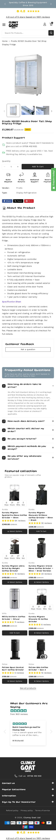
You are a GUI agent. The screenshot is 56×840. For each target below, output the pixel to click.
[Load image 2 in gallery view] (28, 110)
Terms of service (42, 810)
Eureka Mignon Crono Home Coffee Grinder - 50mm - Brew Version (41, 568)
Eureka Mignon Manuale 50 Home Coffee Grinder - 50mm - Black (41, 516)
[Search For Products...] (51, 33)
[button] (4, 24)
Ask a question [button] (28, 349)
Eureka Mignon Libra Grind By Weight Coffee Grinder (13, 568)
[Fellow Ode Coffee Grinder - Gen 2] (41, 649)
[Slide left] (4, 111)
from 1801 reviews (19, 714)
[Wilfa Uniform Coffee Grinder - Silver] (14, 598)
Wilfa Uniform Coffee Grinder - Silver (13, 618)
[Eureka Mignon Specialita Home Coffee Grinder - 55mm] (14, 494)
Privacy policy (27, 810)
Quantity (6, 161)
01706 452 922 (30, 146)
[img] (29, 710)
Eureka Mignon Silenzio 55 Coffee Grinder (38, 619)
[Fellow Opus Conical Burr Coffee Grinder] (14, 649)
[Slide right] (51, 111)
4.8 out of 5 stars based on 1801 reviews (28, 17)
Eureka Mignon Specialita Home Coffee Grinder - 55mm (14, 515)
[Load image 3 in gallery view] (42, 110)
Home (4, 41)
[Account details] (45, 24)
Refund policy (12, 810)
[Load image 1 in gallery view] (13, 110)
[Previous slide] (5, 4)
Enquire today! (53, 178)
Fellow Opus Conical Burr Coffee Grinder (13, 669)
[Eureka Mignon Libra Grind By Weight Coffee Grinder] (14, 548)
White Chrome (9, 526)
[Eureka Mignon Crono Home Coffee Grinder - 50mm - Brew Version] (41, 548)
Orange (21, 526)
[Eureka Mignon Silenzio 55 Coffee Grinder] (41, 598)
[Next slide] (51, 4)
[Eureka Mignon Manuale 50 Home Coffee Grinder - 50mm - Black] (41, 494)
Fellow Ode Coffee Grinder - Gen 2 (38, 669)
